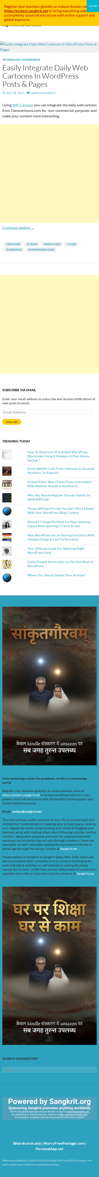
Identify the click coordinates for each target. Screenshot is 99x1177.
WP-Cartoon (22, 105)
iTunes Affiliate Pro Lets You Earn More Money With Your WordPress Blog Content (60, 510)
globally (47, 6)
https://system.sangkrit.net (21, 795)
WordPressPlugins (41, 249)
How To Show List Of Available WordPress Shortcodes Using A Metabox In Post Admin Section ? (58, 456)
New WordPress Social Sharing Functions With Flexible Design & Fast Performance (60, 537)
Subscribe (12, 422)
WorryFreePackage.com (63, 1143)
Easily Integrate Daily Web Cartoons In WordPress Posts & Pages (45, 76)
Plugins (32, 244)
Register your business (22, 6)
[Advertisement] (49, 173)
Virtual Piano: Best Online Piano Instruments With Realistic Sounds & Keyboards (59, 484)
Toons (71, 244)
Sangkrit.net (68, 849)
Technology (11, 59)
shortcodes (52, 244)
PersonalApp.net (49, 1148)
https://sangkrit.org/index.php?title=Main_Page (28, 1124)
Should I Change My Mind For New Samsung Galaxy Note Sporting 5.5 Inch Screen (58, 524)
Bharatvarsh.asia (27, 1143)
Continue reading (18, 227)
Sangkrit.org (85, 873)
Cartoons (13, 244)
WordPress (31, 59)
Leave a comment (43, 93)
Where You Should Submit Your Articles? (56, 575)
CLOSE (93, 6)
